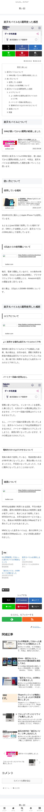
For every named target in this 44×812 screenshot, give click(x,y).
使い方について (12, 79)
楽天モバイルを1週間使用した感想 (19, 89)
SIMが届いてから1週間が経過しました (23, 75)
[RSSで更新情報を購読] (32, 619)
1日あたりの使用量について (19, 85)
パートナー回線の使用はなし (21, 102)
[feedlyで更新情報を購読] (12, 619)
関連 (10, 112)
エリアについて (14, 92)
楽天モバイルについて (15, 72)
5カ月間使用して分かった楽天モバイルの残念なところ (11, 559)
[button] (35, 53)
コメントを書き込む (22, 781)
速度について (14, 109)
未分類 (6, 590)
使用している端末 (15, 82)
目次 (19, 67)
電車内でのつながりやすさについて (24, 105)
